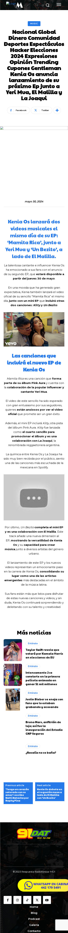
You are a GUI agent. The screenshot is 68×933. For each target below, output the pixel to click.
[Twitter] (37, 900)
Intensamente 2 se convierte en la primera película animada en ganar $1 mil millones (43, 678)
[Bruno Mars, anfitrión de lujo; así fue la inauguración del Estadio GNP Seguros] (13, 724)
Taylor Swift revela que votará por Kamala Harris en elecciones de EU (44, 653)
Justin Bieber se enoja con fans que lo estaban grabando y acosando (44, 703)
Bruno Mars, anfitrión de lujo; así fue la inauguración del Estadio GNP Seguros (44, 727)
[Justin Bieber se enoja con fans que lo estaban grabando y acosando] (13, 700)
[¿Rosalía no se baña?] (13, 749)
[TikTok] (27, 900)
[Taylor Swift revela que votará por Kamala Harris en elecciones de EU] (13, 650)
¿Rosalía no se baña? (41, 752)
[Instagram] (17, 900)
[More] (57, 110)
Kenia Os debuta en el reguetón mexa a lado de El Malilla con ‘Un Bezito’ (49, 793)
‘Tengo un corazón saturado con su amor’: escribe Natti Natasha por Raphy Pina (17, 795)
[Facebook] (8, 900)
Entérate (33, 643)
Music (34, 23)
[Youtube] (47, 900)
